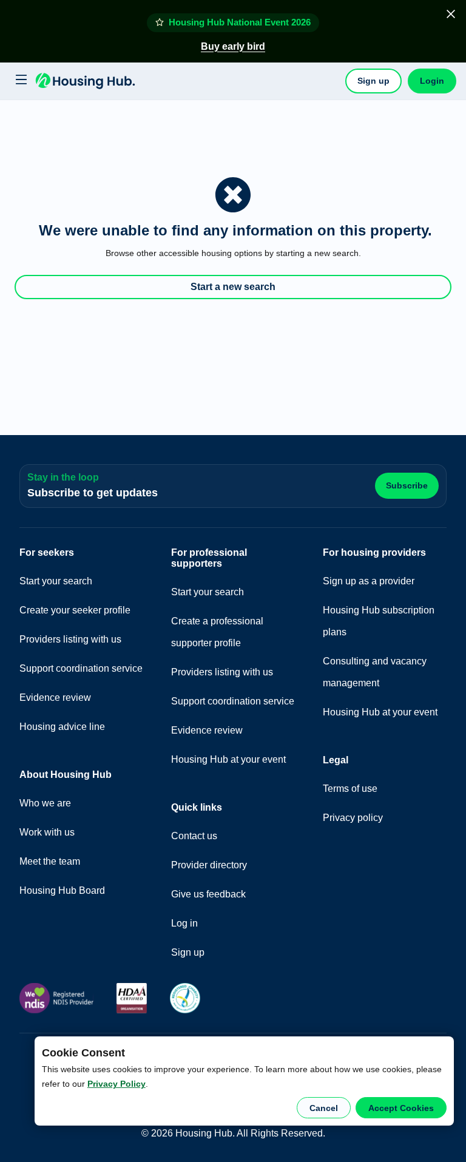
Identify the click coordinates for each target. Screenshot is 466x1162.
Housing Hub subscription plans (378, 621)
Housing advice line (62, 726)
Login (432, 81)
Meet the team (49, 861)
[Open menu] (19, 80)
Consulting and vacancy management (375, 672)
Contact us (194, 836)
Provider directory (209, 865)
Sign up (373, 81)
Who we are (45, 803)
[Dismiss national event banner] (450, 13)
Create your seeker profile (74, 610)
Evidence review (55, 697)
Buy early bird (233, 46)
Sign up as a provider (368, 581)
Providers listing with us (70, 639)
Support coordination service (81, 668)
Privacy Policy (116, 1084)
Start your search (55, 581)
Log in (184, 923)
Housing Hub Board (62, 890)
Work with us (47, 832)
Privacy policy (353, 817)
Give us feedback (208, 894)
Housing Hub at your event (228, 759)
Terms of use (350, 788)
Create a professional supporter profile (217, 632)
